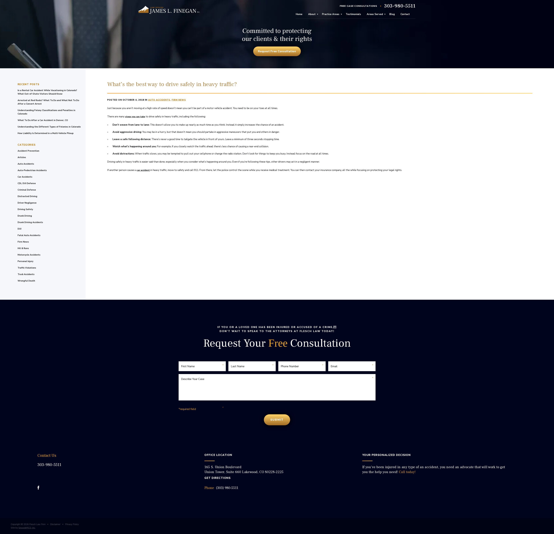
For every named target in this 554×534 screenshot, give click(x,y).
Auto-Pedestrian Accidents (32, 170)
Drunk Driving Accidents (30, 222)
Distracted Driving (27, 196)
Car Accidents (25, 176)
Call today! (407, 472)
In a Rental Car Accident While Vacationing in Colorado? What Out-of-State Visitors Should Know (47, 92)
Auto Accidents (26, 163)
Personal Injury (25, 261)
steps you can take (135, 116)
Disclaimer (55, 524)
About (312, 14)
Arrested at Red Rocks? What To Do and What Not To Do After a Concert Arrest (48, 102)
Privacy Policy (72, 524)
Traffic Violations (27, 267)
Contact (405, 14)
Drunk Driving (25, 215)
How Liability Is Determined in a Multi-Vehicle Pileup (45, 133)
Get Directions (217, 478)
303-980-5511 (399, 6)
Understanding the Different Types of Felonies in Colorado (49, 126)
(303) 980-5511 (227, 488)
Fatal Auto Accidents (29, 235)
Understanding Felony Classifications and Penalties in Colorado (46, 112)
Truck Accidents (26, 274)
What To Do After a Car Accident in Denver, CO (43, 120)
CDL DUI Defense (27, 183)
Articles (22, 157)
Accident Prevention (28, 150)
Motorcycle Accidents (29, 254)
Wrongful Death (26, 280)
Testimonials (353, 14)
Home (299, 14)
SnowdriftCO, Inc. (26, 527)
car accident (143, 170)
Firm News (23, 241)
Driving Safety (25, 209)
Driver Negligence (27, 202)
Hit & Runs (23, 248)
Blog (392, 14)
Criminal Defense (27, 189)
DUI (19, 228)
